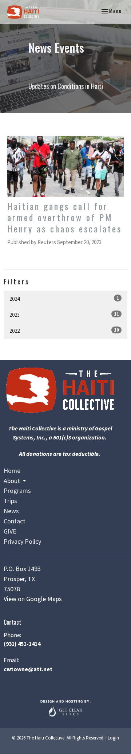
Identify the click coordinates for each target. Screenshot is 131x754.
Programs (17, 490)
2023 (64, 314)
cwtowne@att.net (28, 669)
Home (12, 470)
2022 (64, 330)
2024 (64, 298)
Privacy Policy (22, 541)
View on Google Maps (33, 599)
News (11, 511)
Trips (10, 500)
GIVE (10, 531)
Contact (14, 521)
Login (113, 738)
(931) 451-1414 (22, 643)
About (12, 481)
